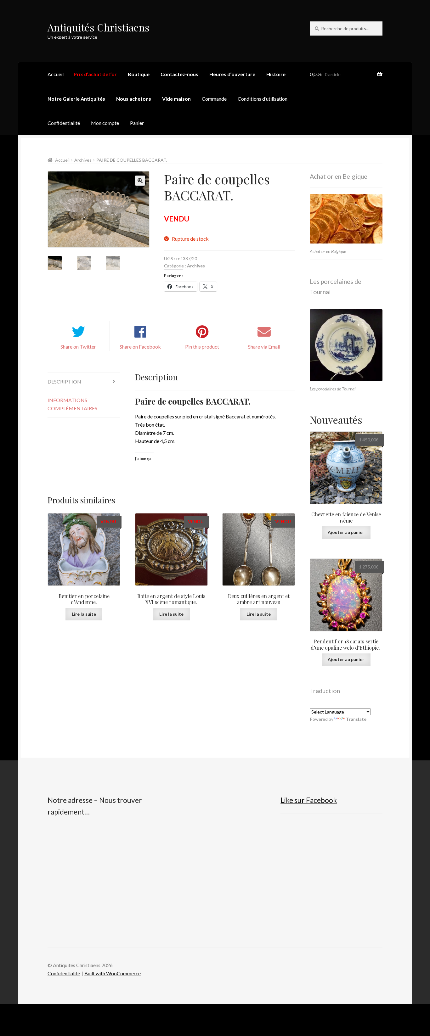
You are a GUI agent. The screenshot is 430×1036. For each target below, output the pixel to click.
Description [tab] (64, 381)
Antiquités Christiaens (99, 27)
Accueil (56, 74)
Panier (137, 123)
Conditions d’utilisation (262, 99)
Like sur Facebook (308, 800)
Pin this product (202, 347)
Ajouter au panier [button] (346, 532)
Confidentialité (64, 123)
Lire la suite (84, 614)
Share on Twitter (78, 347)
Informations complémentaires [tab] (72, 404)
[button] (140, 181)
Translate (356, 719)
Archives (83, 160)
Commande (214, 99)
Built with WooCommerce (112, 973)
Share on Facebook (140, 347)
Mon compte (105, 123)
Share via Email (264, 347)
